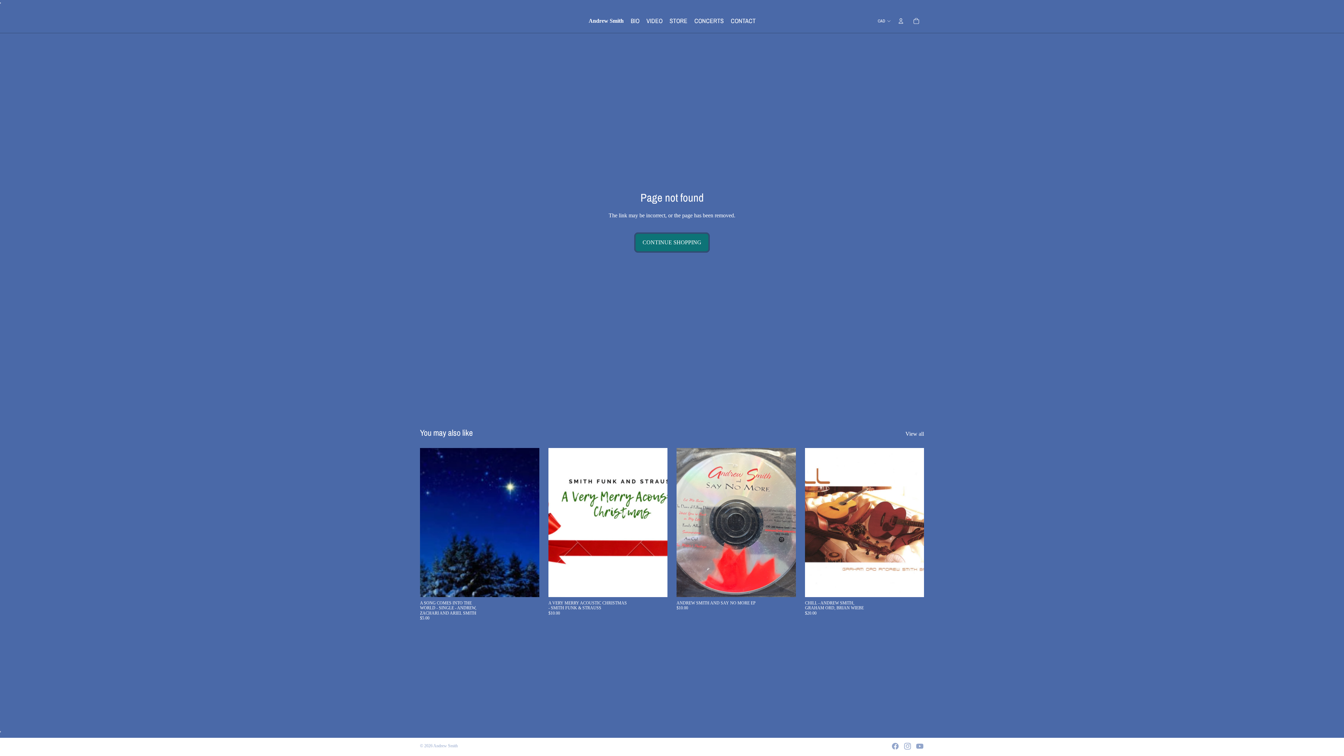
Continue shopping (672, 242)
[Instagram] (907, 746)
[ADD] (528, 586)
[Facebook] (895, 746)
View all (914, 434)
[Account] (901, 21)
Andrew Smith (445, 745)
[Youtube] (920, 746)
